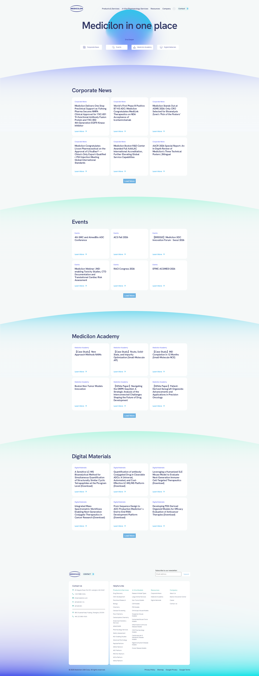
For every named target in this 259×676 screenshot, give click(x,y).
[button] (129, 181)
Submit (186, 574)
